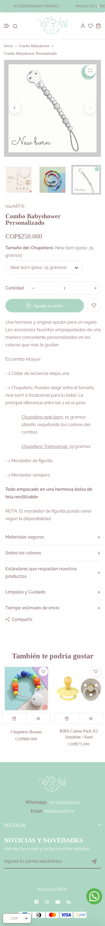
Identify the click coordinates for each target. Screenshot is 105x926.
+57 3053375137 (64, 802)
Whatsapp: (36, 802)
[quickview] (38, 718)
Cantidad (14, 288)
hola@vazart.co (59, 811)
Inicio (8, 46)
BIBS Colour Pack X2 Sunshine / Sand (26, 734)
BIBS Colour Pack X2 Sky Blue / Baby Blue (79, 734)
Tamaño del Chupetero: (49, 251)
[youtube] (57, 902)
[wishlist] (90, 25)
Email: (37, 811)
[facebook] (36, 902)
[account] (82, 25)
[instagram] (47, 902)
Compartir (22, 619)
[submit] (94, 862)
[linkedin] (68, 902)
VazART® (14, 206)
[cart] (98, 25)
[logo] (52, 25)
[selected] (14, 718)
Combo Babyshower (34, 46)
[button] (7, 26)
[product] (90, 70)
